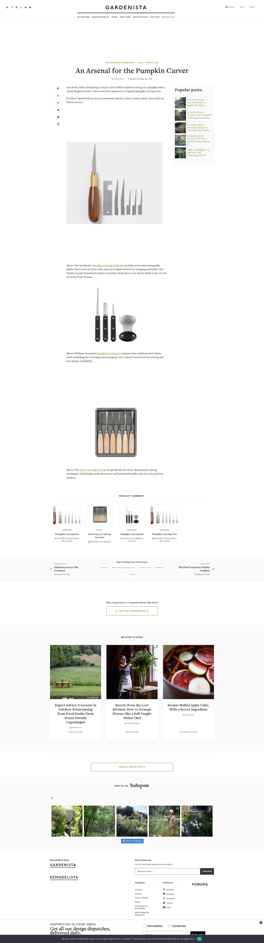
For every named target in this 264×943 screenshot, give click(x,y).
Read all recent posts (132, 767)
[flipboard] (7, 7)
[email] (30, 7)
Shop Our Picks (140, 17)
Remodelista (168, 17)
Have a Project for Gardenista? (142, 914)
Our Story (155, 17)
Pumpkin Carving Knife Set (108, 265)
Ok (199, 939)
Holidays (104, 567)
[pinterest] (12, 7)
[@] (58, 799)
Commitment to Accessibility (141, 907)
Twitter (170, 903)
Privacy (137, 902)
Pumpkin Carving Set (67, 534)
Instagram (170, 894)
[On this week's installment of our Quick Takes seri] (164, 821)
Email (169, 907)
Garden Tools (145, 567)
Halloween (159, 567)
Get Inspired (83, 17)
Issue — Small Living (148, 63)
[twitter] (26, 7)
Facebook (170, 898)
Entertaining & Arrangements (120, 63)
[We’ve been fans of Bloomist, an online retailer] (66, 821)
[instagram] (16, 7)
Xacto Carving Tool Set (93, 470)
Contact (138, 894)
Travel (114, 17)
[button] (229, 7)
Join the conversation (133, 611)
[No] (260, 939)
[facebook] (21, 7)
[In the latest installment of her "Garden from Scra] (132, 821)
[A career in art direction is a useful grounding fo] (197, 821)
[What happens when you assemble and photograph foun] (99, 821)
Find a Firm (125, 17)
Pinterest (170, 890)
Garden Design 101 (100, 17)
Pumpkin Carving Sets (164, 534)
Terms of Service (141, 898)
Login (251, 7)
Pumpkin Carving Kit (109, 353)
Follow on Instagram (134, 841)
